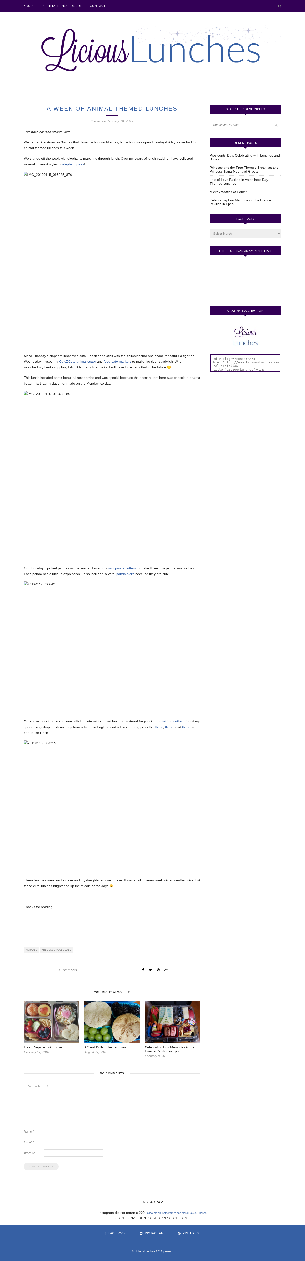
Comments (67, 970)
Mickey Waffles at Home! (228, 192)
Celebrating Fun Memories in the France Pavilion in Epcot (169, 1049)
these (159, 727)
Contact (98, 6)
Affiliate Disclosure (62, 6)
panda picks (125, 574)
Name (29, 1131)
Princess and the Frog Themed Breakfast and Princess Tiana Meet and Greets (244, 169)
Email (29, 1142)
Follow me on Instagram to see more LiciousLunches (176, 1212)
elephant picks (73, 164)
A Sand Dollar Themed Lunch (106, 1047)
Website (29, 1153)
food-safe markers (117, 361)
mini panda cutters (122, 568)
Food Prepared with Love (43, 1047)
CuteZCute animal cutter (77, 361)
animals (31, 950)
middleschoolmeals (56, 950)
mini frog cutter (170, 721)
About (29, 6)
